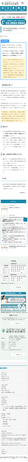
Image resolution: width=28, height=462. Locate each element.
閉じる (25, 219)
